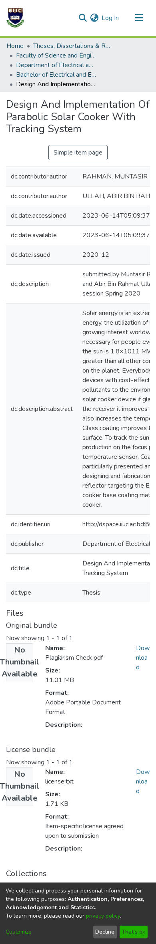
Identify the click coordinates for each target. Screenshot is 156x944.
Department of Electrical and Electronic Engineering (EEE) (56, 65)
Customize (19, 932)
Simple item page (78, 152)
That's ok (133, 932)
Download (143, 658)
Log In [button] (111, 18)
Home (15, 46)
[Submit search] (83, 18)
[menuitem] (94, 18)
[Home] (15, 18)
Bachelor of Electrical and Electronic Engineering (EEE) (56, 74)
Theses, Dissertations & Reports (73, 46)
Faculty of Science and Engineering (56, 55)
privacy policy (103, 916)
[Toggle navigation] (139, 18)
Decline (104, 932)
